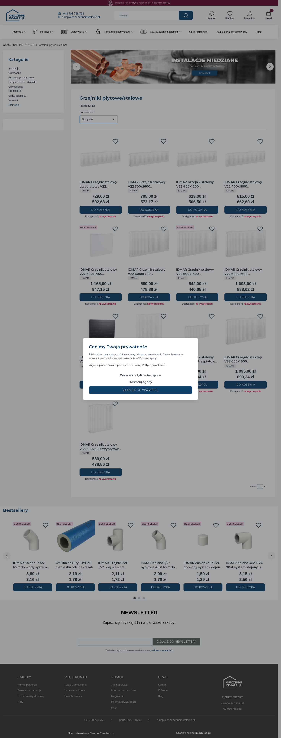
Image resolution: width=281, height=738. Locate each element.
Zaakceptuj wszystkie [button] (140, 390)
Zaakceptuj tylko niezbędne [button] (140, 375)
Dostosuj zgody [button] (140, 382)
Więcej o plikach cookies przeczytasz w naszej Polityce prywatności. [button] (127, 365)
